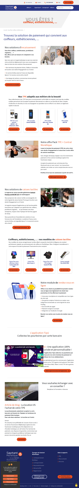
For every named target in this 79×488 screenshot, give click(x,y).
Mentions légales (44, 486)
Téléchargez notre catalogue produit (39, 476)
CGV (30, 486)
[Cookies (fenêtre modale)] (76, 485)
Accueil (5, 30)
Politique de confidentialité (57, 486)
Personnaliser (10, 482)
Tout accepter (10, 476)
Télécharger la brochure (56, 177)
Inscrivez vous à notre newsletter (66, 476)
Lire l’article (21, 439)
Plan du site (36, 486)
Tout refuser (10, 479)
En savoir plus (57, 320)
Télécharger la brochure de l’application (56, 371)
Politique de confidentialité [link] (10, 484)
